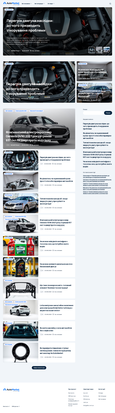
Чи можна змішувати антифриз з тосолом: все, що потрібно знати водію (97, 164)
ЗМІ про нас (15, 406)
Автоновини (9, 111)
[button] (110, 4)
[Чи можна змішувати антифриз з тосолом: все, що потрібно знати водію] (20, 246)
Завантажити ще (39, 368)
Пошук (85, 109)
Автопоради (9, 9)
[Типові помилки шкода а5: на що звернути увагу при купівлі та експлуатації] (94, 93)
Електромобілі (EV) (21, 111)
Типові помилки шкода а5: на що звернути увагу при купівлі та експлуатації (97, 145)
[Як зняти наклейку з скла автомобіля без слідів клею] (20, 331)
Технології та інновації (36, 111)
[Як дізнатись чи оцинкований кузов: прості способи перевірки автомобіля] (57, 31)
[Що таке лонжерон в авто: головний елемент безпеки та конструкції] (20, 288)
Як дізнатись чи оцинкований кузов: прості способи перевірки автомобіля (97, 135)
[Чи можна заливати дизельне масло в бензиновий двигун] (20, 267)
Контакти (6, 406)
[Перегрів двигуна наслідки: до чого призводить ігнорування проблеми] (39, 82)
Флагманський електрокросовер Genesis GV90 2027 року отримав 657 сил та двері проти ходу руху (97, 154)
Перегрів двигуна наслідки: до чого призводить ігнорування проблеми (96, 126)
